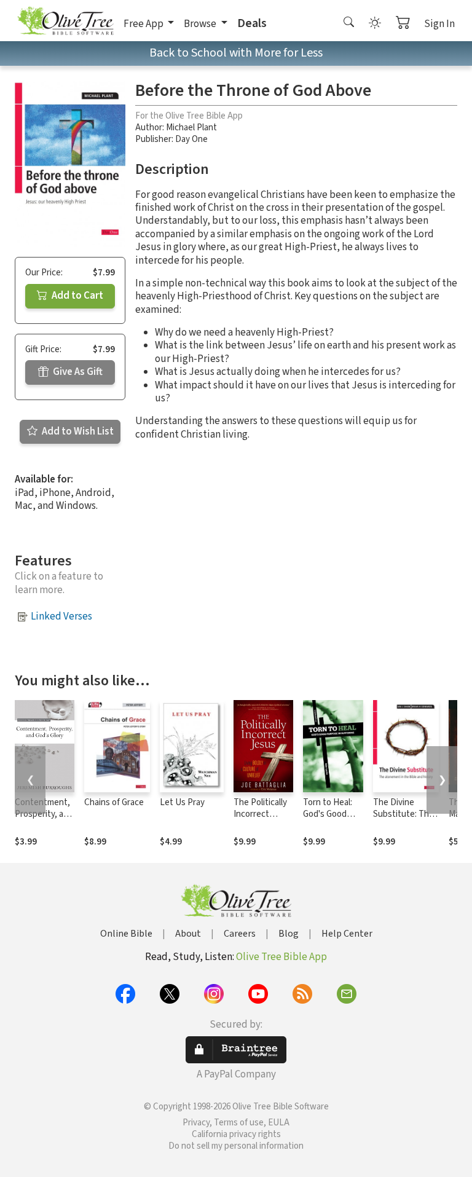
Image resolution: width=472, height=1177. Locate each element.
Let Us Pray (182, 802)
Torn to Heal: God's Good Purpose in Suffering (327, 820)
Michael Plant (191, 127)
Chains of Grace (114, 802)
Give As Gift (77, 371)
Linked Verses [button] (61, 616)
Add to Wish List (77, 431)
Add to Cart (76, 295)
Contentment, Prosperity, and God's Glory (44, 814)
